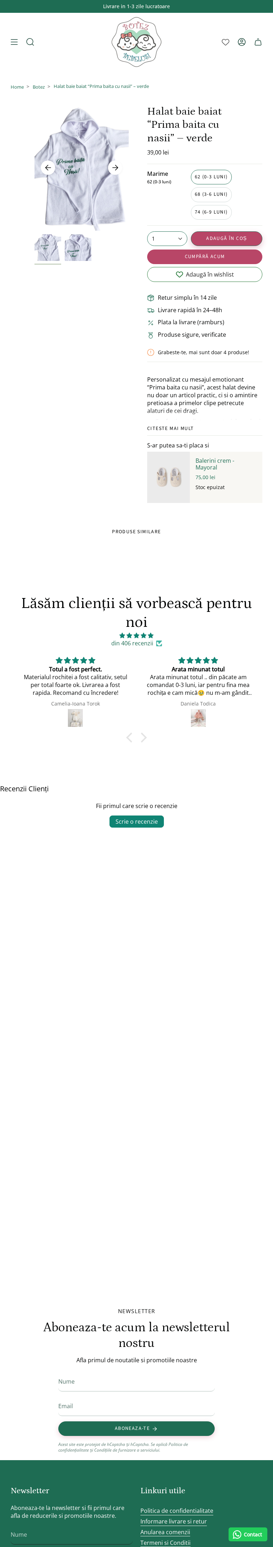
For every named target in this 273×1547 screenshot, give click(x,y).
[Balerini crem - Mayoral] (168, 477)
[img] (136, 635)
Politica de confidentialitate (176, 1511)
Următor (115, 168)
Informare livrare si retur (173, 1521)
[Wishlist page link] (225, 42)
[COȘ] (258, 42)
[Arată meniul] (14, 42)
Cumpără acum (205, 256)
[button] (131, 738)
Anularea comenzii (165, 1532)
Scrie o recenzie (137, 821)
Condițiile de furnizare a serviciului (126, 1450)
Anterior (48, 168)
